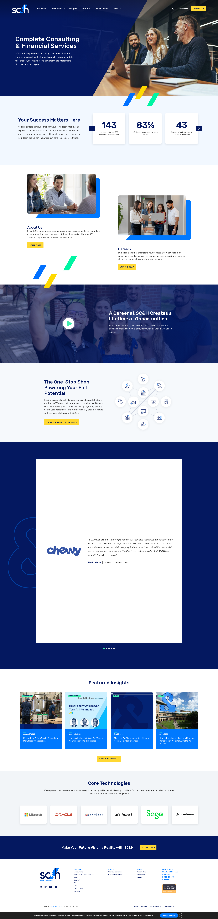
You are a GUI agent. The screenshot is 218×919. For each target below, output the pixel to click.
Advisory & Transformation (84, 875)
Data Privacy (169, 906)
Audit (76, 877)
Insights (73, 8)
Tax (75, 886)
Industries (57, 8)
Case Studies (101, 8)
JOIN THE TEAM (127, 267)
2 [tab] (106, 648)
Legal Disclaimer (140, 906)
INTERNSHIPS (168, 877)
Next (199, 128)
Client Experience (115, 872)
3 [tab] (109, 648)
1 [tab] (104, 648)
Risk (76, 883)
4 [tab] (111, 648)
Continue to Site (169, 915)
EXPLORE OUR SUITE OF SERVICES (62, 422)
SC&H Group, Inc (56, 906)
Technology (78, 888)
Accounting (78, 872)
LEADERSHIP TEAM (170, 872)
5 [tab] (114, 648)
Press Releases (142, 872)
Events (139, 877)
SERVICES (78, 869)
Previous (92, 128)
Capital (76, 880)
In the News (141, 875)
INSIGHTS (140, 869)
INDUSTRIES (167, 869)
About (85, 8)
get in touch (148, 847)
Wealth (77, 891)
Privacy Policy (155, 906)
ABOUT (111, 869)
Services (41, 8)
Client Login (183, 9)
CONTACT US (198, 9)
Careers (117, 8)
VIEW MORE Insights (109, 759)
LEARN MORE (35, 245)
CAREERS (166, 874)
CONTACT (166, 879)
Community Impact (115, 875)
